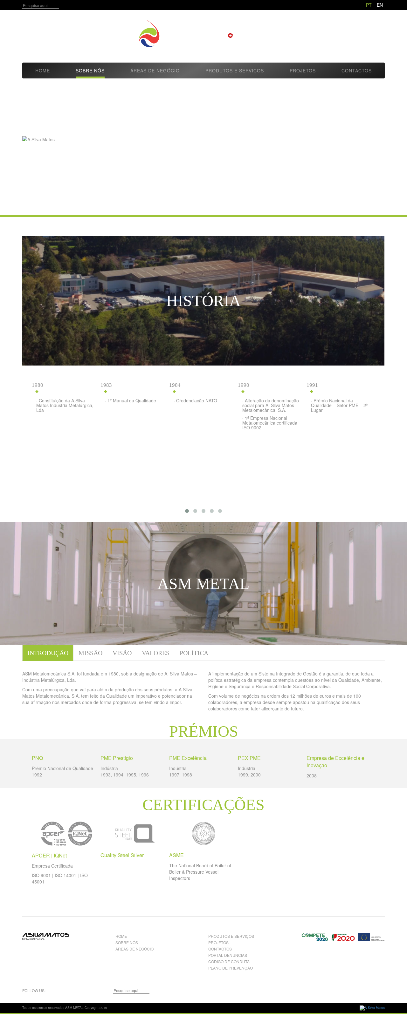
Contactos (356, 70)
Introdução (47, 652)
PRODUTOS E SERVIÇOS (231, 936)
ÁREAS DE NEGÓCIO (134, 948)
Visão (122, 652)
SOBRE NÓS (126, 942)
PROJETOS (218, 942)
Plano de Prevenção (230, 967)
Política (194, 652)
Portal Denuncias (227, 955)
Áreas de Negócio (155, 70)
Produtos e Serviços (234, 70)
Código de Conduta (229, 961)
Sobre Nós (90, 70)
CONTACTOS (220, 948)
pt (369, 5)
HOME (121, 936)
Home (42, 70)
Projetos (303, 70)
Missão (90, 652)
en (380, 5)
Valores (155, 652)
